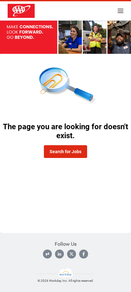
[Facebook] (83, 254)
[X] (71, 254)
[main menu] (120, 10)
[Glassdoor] (47, 254)
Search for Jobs (65, 151)
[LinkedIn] (59, 254)
